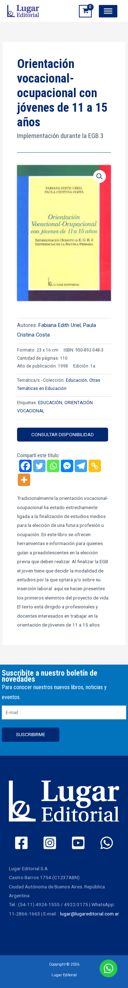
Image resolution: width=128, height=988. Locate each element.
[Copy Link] (95, 466)
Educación (76, 380)
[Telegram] (81, 466)
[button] (99, 176)
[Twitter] (39, 466)
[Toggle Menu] (108, 11)
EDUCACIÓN (50, 402)
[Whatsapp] (53, 466)
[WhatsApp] (107, 843)
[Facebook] (25, 466)
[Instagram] (50, 843)
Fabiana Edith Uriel (59, 325)
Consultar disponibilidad (62, 434)
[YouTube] (78, 843)
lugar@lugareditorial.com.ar (89, 913)
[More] (24, 480)
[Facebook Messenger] (67, 466)
